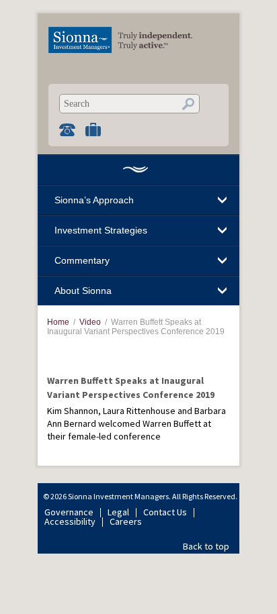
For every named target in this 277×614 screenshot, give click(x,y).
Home (135, 169)
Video (90, 322)
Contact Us (165, 512)
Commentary (82, 260)
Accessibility (69, 521)
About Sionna (83, 290)
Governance (68, 512)
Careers (126, 521)
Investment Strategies (100, 230)
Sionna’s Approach (94, 200)
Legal (118, 512)
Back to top (206, 546)
